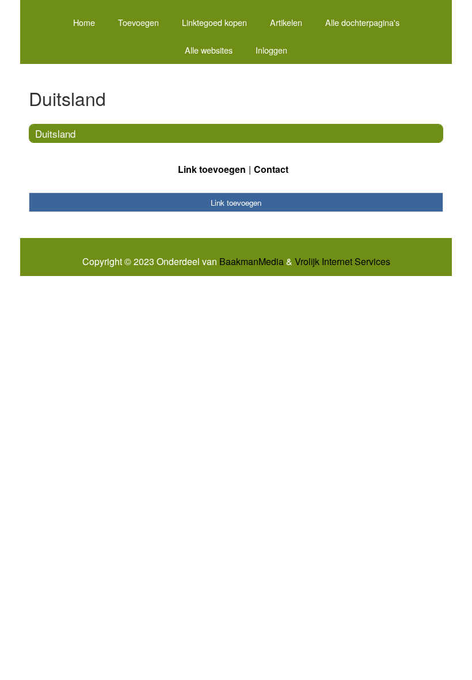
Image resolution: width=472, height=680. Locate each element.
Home (84, 22)
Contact (271, 169)
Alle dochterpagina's (362, 22)
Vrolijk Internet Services (342, 261)
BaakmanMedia (251, 261)
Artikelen (286, 22)
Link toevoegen (212, 169)
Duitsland (55, 133)
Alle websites (209, 50)
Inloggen (271, 50)
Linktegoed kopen (214, 22)
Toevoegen (138, 22)
